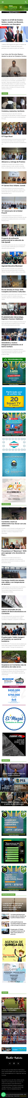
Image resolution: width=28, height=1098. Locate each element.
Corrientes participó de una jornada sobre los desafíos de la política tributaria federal (18, 916)
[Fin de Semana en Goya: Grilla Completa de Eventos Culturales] (14, 281)
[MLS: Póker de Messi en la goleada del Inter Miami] (14, 1020)
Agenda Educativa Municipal (12, 266)
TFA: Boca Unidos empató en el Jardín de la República (12, 1009)
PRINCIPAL (3, 27)
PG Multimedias (22, 1096)
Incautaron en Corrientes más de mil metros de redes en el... (14, 666)
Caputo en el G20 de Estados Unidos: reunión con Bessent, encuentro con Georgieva (12, 22)
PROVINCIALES (5, 519)
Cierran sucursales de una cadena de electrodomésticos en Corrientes (14, 611)
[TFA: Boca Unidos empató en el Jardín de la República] (14, 1005)
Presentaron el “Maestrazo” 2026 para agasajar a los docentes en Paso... (14, 553)
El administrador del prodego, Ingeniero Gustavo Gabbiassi (12, 318)
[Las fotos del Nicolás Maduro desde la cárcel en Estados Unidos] (14, 68)
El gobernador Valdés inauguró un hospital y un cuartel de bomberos (13, 639)
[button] (2, 2)
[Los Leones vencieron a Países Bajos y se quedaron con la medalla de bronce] (14, 1036)
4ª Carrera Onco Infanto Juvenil (13, 186)
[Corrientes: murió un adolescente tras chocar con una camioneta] (14, 513)
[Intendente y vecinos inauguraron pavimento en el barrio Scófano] (14, 334)
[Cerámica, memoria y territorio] (14, 103)
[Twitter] (18, 1063)
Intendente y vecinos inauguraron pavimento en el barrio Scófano (12, 345)
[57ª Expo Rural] (14, 128)
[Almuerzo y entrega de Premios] (14, 154)
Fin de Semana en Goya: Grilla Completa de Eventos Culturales (14, 291)
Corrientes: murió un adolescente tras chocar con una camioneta (14, 524)
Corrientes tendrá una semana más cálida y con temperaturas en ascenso (13, 582)
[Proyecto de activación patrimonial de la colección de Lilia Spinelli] (14, 230)
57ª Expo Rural (7, 136)
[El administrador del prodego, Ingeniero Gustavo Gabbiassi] (14, 309)
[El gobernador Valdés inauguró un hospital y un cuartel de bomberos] (14, 629)
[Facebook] (9, 1063)
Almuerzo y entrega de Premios (13, 162)
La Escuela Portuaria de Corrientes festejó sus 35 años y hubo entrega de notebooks (18, 923)
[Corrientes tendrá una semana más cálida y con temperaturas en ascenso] (14, 572)
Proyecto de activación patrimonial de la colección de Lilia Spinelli (13, 240)
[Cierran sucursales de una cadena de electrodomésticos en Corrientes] (14, 601)
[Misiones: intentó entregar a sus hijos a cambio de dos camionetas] (14, 799)
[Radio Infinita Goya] (14, 7)
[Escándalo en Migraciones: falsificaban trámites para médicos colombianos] (14, 785)
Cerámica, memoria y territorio (13, 111)
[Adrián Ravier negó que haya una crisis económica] (14, 771)
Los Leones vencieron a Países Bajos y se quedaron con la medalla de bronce (13, 1039)
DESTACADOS (4, 76)
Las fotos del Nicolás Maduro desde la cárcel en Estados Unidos (14, 55)
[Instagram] (14, 1063)
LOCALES (3, 108)
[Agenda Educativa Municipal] (14, 258)
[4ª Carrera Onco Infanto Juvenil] (14, 177)
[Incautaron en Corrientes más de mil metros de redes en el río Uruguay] (14, 657)
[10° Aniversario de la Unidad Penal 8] (14, 203)
